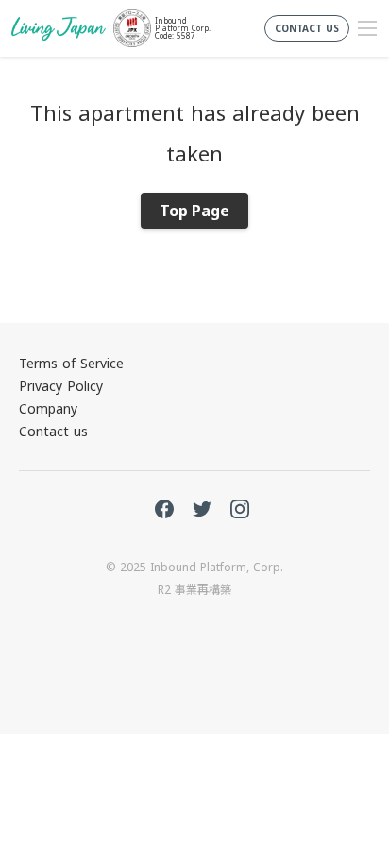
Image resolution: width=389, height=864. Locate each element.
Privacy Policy (61, 386)
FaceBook (164, 509)
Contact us (53, 431)
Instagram (239, 509)
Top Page (194, 210)
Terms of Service (71, 363)
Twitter (202, 509)
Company (48, 408)
